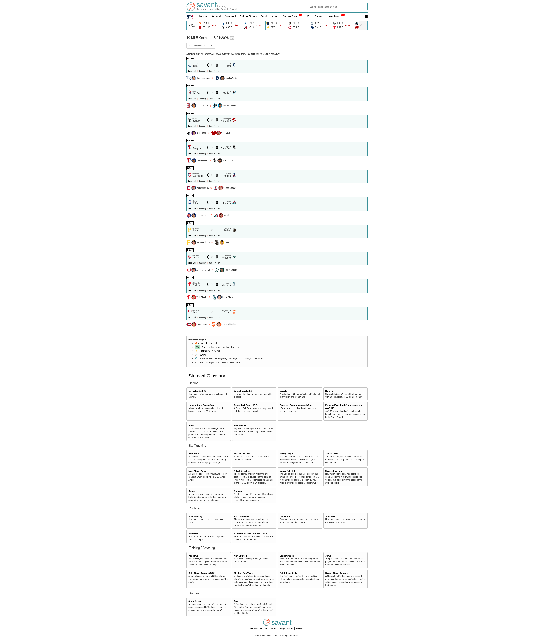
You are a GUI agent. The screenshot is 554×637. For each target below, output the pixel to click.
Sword (203, 354)
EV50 (191, 425)
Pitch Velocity (195, 516)
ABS (308, 16)
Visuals (275, 16)
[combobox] (338, 6)
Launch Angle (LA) (243, 390)
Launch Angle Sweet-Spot (201, 405)
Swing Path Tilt (287, 470)
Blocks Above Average (336, 573)
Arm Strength (241, 555)
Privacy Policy (271, 628)
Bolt (236, 601)
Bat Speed (193, 453)
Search (264, 16)
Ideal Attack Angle (197, 470)
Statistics (319, 16)
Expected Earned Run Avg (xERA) (251, 533)
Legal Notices (286, 628)
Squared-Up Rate (333, 470)
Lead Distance (287, 555)
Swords (238, 491)
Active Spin (285, 516)
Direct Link (192, 71)
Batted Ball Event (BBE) (246, 405)
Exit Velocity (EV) (197, 390)
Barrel (205, 347)
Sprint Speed (195, 601)
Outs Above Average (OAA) (201, 573)
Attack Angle (331, 453)
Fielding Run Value (243, 573)
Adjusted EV (240, 425)
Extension (193, 533)
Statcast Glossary (207, 375)
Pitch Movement (242, 516)
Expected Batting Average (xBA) (296, 405)
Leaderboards (336, 16)
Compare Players (291, 16)
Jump (328, 555)
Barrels (283, 390)
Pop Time (193, 555)
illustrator (202, 16)
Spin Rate (330, 516)
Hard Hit (204, 343)
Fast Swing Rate (242, 453)
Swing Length (287, 453)
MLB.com (299, 628)
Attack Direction (242, 470)
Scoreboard (230, 16)
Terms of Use (256, 628)
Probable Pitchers (248, 16)
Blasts (191, 491)
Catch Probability (288, 573)
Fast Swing (205, 350)
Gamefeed (216, 16)
